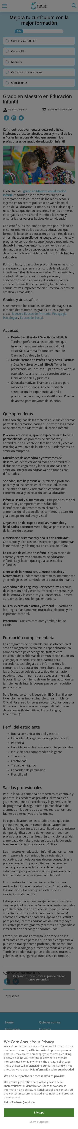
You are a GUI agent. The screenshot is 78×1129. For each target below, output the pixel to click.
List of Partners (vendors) (19, 1102)
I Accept (39, 1112)
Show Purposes (39, 1122)
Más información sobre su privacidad (52, 1069)
